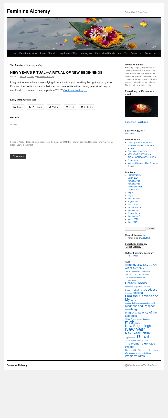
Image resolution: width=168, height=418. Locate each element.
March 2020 (133, 204)
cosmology (129, 277)
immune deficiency (132, 303)
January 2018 (134, 216)
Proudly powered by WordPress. (142, 365)
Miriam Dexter (130, 319)
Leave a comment (25, 145)
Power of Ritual (47, 53)
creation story (130, 280)
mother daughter (143, 319)
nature (137, 323)
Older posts (18, 156)
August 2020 (133, 201)
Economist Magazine (133, 287)
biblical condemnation (133, 271)
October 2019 (134, 213)
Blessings (146, 271)
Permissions (151, 53)
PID (134, 338)
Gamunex (146, 287)
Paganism (129, 338)
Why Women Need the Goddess (138, 353)
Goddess (151, 289)
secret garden (130, 341)
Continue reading (75, 90)
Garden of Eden (131, 290)
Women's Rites (135, 356)
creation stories (140, 277)
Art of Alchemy (134, 268)
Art (155, 264)
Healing (138, 293)
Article (21, 142)
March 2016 (133, 219)
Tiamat (127, 350)
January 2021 (134, 198)
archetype (144, 265)
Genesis (141, 290)
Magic (135, 309)
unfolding (134, 350)
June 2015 (132, 222)
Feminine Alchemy (28, 11)
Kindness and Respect (140, 306)
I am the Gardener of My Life (59, 142)
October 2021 (134, 190)
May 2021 (132, 195)
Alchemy (130, 264)
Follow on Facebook (136, 122)
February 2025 (134, 175)
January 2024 (134, 181)
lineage (128, 310)
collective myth (143, 274)
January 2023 (134, 184)
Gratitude (128, 293)
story (146, 341)
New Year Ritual (105, 142)
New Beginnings (80, 142)
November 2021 (135, 187)
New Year (92, 142)
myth (129, 322)
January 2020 (134, 210)
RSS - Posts (133, 256)
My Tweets (129, 134)
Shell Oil (140, 341)
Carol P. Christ (130, 274)
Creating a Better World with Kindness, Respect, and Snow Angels (141, 145)
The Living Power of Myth (139, 151)
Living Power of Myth (68, 53)
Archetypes (86, 53)
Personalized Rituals (105, 53)
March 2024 (133, 178)
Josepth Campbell (147, 303)
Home (13, 53)
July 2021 (132, 193)
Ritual (12, 145)
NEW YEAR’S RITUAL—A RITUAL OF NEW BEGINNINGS (56, 72)
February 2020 (134, 207)
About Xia (122, 53)
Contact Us (136, 53)
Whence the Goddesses (148, 350)
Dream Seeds (39, 142)
